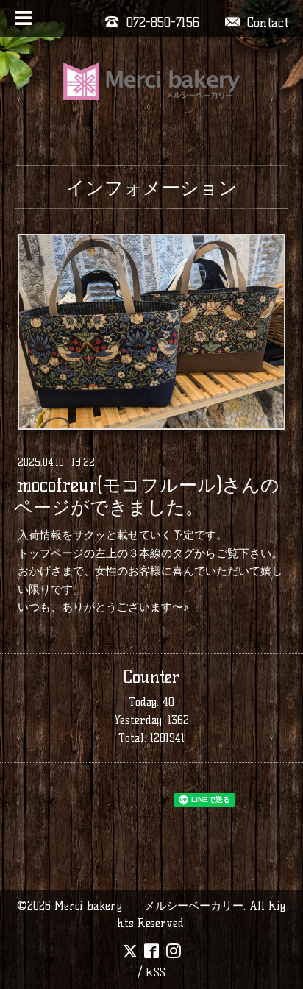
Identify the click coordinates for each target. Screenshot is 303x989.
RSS (155, 972)
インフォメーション (152, 188)
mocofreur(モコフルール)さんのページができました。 (146, 496)
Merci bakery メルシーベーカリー (148, 905)
